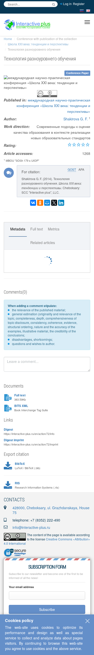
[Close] (87, 621)
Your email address (21, 587)
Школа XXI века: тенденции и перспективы (38, 44)
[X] (54, 203)
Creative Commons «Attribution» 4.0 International (47, 541)
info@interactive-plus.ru (31, 527)
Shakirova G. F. (75, 118)
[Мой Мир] (47, 203)
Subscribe (47, 609)
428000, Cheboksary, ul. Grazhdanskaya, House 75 (51, 510)
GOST (72, 169)
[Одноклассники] (40, 203)
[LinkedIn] (61, 203)
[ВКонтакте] (33, 203)
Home (8, 39)
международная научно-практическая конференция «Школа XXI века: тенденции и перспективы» (53, 105)
